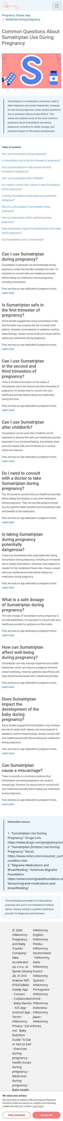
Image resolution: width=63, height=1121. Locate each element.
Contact (19, 994)
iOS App (20, 1008)
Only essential (16, 1115)
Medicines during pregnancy (23, 19)
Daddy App (20, 989)
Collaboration (23, 999)
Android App (21, 1012)
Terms (16, 1017)
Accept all (46, 1115)
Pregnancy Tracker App (16, 15)
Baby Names (23, 1003)
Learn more (8, 292)
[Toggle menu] (57, 5)
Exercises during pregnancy (19, 1053)
